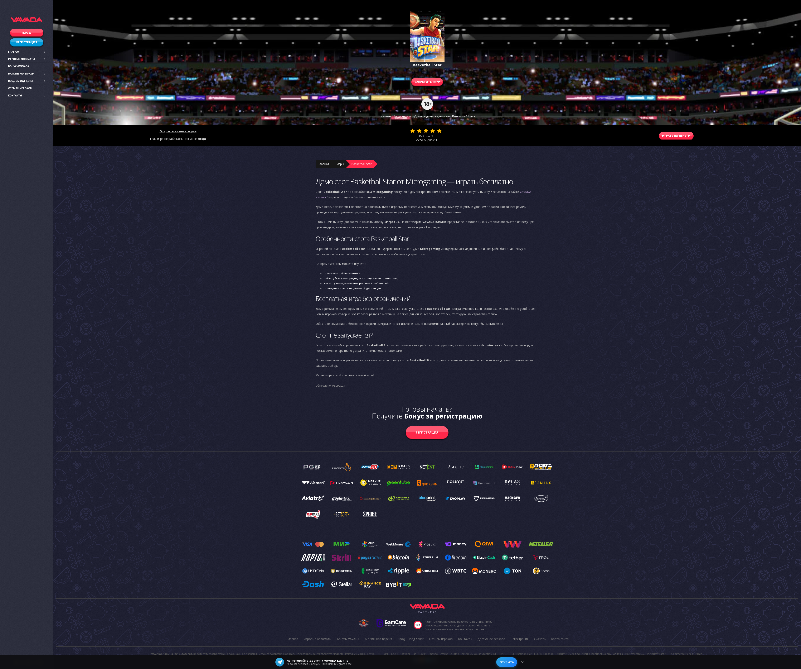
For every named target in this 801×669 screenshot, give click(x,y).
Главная (14, 51)
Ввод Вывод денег (20, 81)
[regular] (426, 131)
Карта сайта (560, 639)
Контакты (15, 95)
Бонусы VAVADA (18, 66)
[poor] (419, 131)
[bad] (412, 131)
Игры (340, 164)
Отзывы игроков (20, 88)
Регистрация (26, 42)
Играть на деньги (676, 136)
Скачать (540, 639)
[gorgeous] (439, 131)
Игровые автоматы (21, 59)
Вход (26, 32)
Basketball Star (361, 164)
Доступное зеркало (491, 639)
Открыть (507, 662)
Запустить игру (427, 82)
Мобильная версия (21, 73)
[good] (432, 131)
